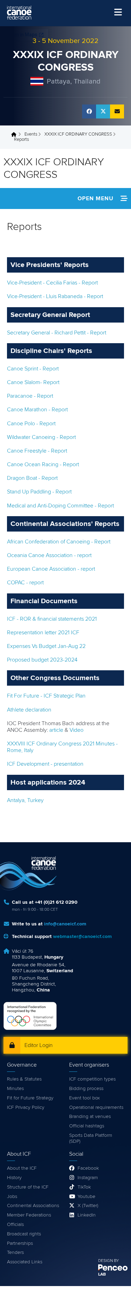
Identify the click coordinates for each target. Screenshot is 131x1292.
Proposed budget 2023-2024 (42, 660)
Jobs (12, 1196)
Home (15, 134)
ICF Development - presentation (45, 764)
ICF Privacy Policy (25, 1107)
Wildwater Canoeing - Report (41, 437)
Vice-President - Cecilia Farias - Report (52, 283)
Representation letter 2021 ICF (43, 632)
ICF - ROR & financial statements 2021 (52, 619)
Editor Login (38, 1045)
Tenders (15, 1252)
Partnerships (20, 1243)
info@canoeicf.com (65, 924)
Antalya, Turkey (25, 800)
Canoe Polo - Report (31, 423)
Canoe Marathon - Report (37, 409)
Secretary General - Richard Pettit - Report (56, 332)
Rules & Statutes (24, 1079)
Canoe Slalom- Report (33, 382)
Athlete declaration (29, 710)
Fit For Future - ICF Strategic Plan (46, 696)
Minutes (15, 1088)
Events (30, 134)
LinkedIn (87, 1215)
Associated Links (24, 1261)
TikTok (84, 1187)
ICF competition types (92, 1079)
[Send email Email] (117, 111)
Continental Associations (33, 1205)
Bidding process (86, 1088)
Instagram (88, 1177)
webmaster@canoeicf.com (82, 936)
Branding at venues (90, 1116)
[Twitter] (103, 111)
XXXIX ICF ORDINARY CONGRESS (78, 134)
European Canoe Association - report (51, 569)
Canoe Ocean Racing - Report (43, 464)
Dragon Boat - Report (32, 478)
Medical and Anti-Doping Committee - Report (60, 505)
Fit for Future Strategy (30, 1098)
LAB (102, 1274)
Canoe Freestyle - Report (37, 451)
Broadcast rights (24, 1234)
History (14, 1177)
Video (76, 730)
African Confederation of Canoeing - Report (58, 541)
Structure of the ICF (28, 1187)
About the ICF (22, 1168)
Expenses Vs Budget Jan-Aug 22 (46, 646)
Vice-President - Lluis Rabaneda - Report (55, 296)
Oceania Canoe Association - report (49, 555)
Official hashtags (86, 1126)
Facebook (88, 1168)
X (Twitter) (88, 1205)
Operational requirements (96, 1107)
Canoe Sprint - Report (33, 368)
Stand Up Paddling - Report (39, 492)
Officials (15, 1224)
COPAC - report (25, 582)
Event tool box (84, 1098)
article (56, 730)
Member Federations (29, 1215)
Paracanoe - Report (30, 396)
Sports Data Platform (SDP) (90, 1138)
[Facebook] (89, 111)
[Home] (19, 13)
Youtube (86, 1196)
